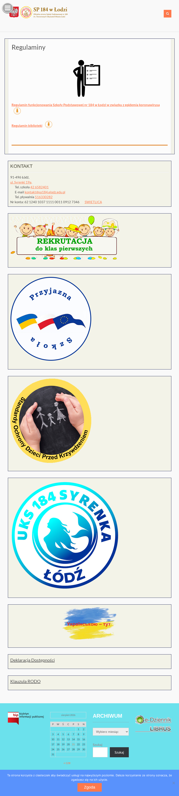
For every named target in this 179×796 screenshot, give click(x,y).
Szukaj (97, 745)
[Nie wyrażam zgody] (173, 783)
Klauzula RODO (25, 681)
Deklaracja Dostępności (32, 660)
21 (73, 744)
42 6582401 (39, 187)
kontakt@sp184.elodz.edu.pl (45, 192)
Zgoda (89, 787)
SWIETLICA (93, 202)
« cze (67, 763)
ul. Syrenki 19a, (21, 182)
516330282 (44, 197)
